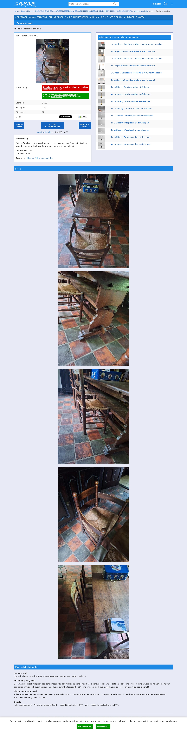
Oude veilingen (27, 11)
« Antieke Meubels (23, 23)
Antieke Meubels (141, 11)
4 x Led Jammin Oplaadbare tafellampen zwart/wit (133, 51)
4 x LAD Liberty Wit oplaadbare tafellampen (130, 122)
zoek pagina (56, 96)
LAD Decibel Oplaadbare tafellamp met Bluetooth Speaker (136, 44)
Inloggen (157, 3)
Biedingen (20, 112)
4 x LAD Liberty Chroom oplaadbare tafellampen (132, 108)
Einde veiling (21, 87)
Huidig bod (21, 107)
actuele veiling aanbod (65, 94)
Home (16, 11)
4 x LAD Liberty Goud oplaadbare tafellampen (131, 87)
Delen (18, 116)
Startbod (20, 102)
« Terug (52, 125)
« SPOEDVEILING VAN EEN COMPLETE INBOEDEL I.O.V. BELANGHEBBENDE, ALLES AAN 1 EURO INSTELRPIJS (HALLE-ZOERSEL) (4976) (80, 17)
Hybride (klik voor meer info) (39, 158)
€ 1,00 (44, 102)
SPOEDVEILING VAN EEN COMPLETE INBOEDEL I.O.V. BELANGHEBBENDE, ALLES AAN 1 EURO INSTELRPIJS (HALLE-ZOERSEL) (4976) (83, 11)
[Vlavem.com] (25, 3)
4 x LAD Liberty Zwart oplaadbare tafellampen (131, 137)
